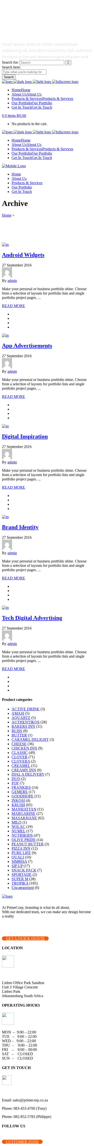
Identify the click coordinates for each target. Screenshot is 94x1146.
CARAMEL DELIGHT (30, 739)
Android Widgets (23, 255)
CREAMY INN (24, 770)
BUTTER (19, 735)
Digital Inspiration (25, 436)
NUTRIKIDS (22, 835)
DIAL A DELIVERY (28, 774)
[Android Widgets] (5, 245)
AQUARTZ (21, 718)
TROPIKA (20, 883)
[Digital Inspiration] (5, 426)
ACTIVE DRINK (26, 709)
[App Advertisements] (5, 335)
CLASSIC (20, 753)
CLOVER (19, 757)
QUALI (18, 857)
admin (12, 281)
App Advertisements (27, 345)
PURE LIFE (21, 853)
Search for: (10, 62)
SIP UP (17, 866)
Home (6, 215)
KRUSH (18, 805)
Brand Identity (20, 527)
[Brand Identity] (5, 517)
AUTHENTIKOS (26, 722)
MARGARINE (23, 814)
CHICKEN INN (24, 748)
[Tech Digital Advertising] (5, 608)
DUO (16, 779)
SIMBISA (19, 861)
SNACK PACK (24, 870)
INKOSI (18, 800)
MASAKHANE (24, 818)
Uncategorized (23, 888)
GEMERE (20, 792)
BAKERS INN (23, 726)
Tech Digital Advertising (32, 618)
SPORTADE (22, 875)
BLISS (17, 731)
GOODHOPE (23, 796)
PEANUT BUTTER (28, 844)
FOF (15, 783)
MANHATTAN (24, 809)
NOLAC (18, 827)
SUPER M (20, 879)
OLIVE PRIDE (24, 840)
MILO (16, 822)
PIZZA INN (21, 848)
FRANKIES (21, 787)
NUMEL (18, 831)
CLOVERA (21, 761)
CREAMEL (21, 766)
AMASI (18, 713)
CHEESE (19, 744)
